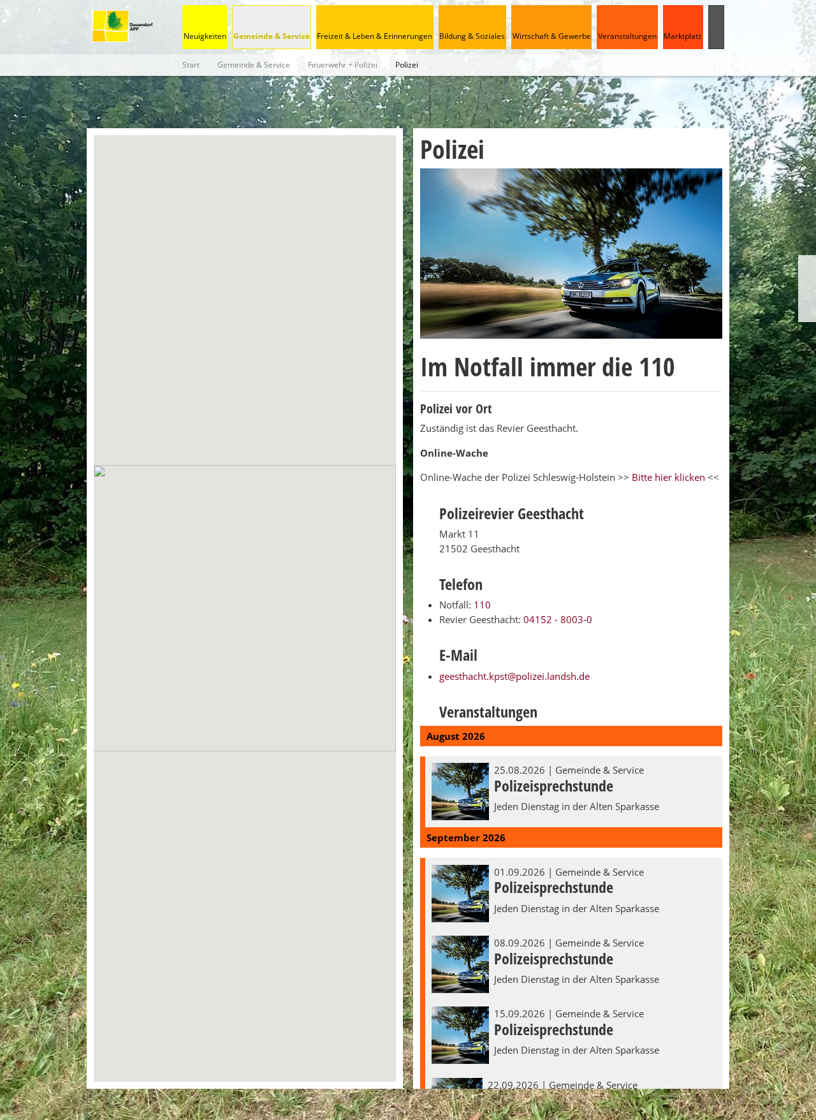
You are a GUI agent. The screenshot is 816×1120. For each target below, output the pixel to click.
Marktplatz (683, 36)
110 (482, 604)
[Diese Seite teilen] (807, 266)
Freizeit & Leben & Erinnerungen (374, 36)
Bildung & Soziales (472, 36)
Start (191, 64)
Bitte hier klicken (670, 477)
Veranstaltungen (627, 36)
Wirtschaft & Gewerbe (552, 36)
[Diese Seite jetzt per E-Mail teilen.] (807, 311)
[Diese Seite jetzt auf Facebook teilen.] (807, 288)
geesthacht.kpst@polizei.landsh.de (514, 676)
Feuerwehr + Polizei (342, 64)
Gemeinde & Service (271, 36)
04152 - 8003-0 (557, 619)
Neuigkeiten (205, 36)
